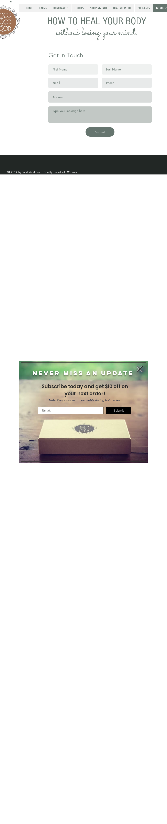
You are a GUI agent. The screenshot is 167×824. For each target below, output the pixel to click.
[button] (140, 369)
